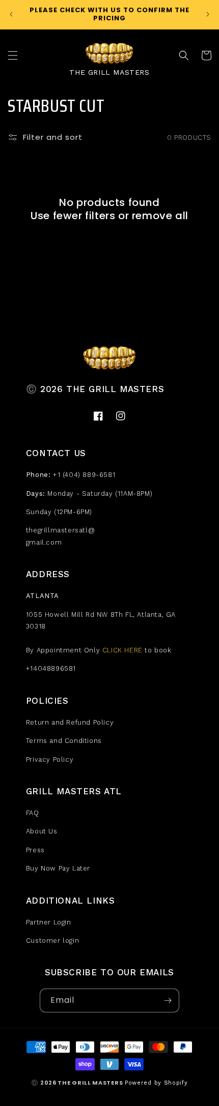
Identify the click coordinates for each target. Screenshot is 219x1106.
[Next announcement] (208, 14)
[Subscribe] (167, 1000)
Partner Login (48, 922)
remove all (160, 215)
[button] (13, 55)
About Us (42, 831)
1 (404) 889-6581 (87, 475)
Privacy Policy (49, 759)
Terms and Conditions (64, 740)
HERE (133, 650)
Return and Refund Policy (70, 722)
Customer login (52, 940)
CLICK (112, 650)
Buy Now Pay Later (58, 868)
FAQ (32, 813)
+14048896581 (51, 668)
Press (35, 850)
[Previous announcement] (11, 14)
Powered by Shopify (156, 1083)
